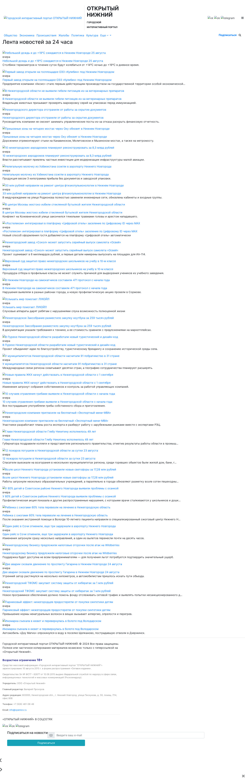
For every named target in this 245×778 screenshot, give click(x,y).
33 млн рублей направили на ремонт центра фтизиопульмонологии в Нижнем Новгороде (61, 193)
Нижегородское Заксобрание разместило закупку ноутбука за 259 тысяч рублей (56, 326)
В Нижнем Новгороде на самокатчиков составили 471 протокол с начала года (54, 288)
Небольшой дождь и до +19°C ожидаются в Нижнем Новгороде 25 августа (52, 60)
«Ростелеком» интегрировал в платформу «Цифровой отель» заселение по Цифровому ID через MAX (69, 231)
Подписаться (227, 35)
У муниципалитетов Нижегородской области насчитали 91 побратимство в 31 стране (59, 364)
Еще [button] (103, 35)
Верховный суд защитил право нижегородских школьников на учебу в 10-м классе (57, 269)
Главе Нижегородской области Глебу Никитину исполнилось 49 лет (48, 439)
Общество (10, 35)
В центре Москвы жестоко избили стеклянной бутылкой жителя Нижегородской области (62, 212)
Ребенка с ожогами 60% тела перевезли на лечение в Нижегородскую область (55, 515)
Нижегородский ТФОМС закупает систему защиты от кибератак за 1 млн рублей (56, 591)
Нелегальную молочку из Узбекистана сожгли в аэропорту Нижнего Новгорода (55, 174)
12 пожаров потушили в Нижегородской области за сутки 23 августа (48, 458)
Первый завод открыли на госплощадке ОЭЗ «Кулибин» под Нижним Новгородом (57, 79)
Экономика (27, 35)
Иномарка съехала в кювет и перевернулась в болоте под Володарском (50, 629)
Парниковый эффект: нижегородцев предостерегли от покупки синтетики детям (56, 610)
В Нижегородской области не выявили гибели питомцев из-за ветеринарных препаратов (62, 98)
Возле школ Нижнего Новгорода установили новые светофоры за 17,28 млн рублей (58, 477)
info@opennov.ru (17, 710)
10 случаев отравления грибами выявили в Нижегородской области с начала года (57, 401)
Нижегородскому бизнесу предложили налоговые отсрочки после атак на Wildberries (59, 553)
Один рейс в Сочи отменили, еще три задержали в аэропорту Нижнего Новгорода (57, 534)
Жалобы (63, 35)
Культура (92, 35)
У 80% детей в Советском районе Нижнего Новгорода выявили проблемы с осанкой (59, 496)
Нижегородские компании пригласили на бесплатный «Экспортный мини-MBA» (55, 420)
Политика (77, 35)
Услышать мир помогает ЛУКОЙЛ (24, 307)
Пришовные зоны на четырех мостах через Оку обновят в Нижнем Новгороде (54, 136)
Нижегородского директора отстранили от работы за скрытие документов (53, 117)
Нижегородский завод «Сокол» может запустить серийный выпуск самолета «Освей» (60, 250)
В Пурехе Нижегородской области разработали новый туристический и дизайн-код (58, 345)
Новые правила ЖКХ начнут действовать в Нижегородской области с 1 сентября (56, 382)
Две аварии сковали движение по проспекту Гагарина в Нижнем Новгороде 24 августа (60, 572)
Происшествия (46, 35)
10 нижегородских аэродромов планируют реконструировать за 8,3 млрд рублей (57, 155)
